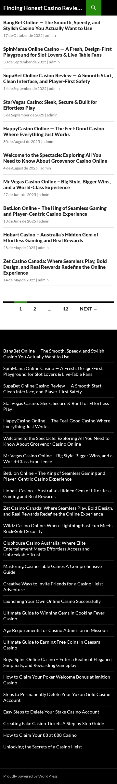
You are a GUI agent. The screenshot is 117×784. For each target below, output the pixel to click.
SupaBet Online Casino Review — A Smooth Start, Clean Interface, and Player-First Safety (58, 78)
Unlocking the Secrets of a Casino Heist (42, 746)
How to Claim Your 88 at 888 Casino (40, 735)
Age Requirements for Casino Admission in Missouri (56, 630)
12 (65, 308)
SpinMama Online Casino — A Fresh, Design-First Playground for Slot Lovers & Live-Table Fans (57, 52)
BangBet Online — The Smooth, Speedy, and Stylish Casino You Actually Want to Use (51, 25)
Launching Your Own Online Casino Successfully (52, 601)
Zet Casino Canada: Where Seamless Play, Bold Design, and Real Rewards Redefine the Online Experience (55, 267)
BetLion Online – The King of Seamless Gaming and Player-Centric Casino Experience (55, 211)
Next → (89, 308)
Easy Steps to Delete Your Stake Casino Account (51, 711)
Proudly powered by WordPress (30, 776)
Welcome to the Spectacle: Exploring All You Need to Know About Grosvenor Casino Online (55, 158)
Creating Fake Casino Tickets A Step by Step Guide (53, 723)
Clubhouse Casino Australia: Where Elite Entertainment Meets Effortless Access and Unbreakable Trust (46, 548)
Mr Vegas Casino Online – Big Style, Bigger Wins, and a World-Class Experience (57, 184)
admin (50, 35)
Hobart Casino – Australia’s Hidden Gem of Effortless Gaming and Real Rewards (50, 237)
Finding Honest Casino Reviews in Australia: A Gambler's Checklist (44, 7)
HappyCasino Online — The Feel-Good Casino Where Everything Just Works (53, 131)
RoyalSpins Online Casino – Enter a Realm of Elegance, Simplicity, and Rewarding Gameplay (57, 662)
